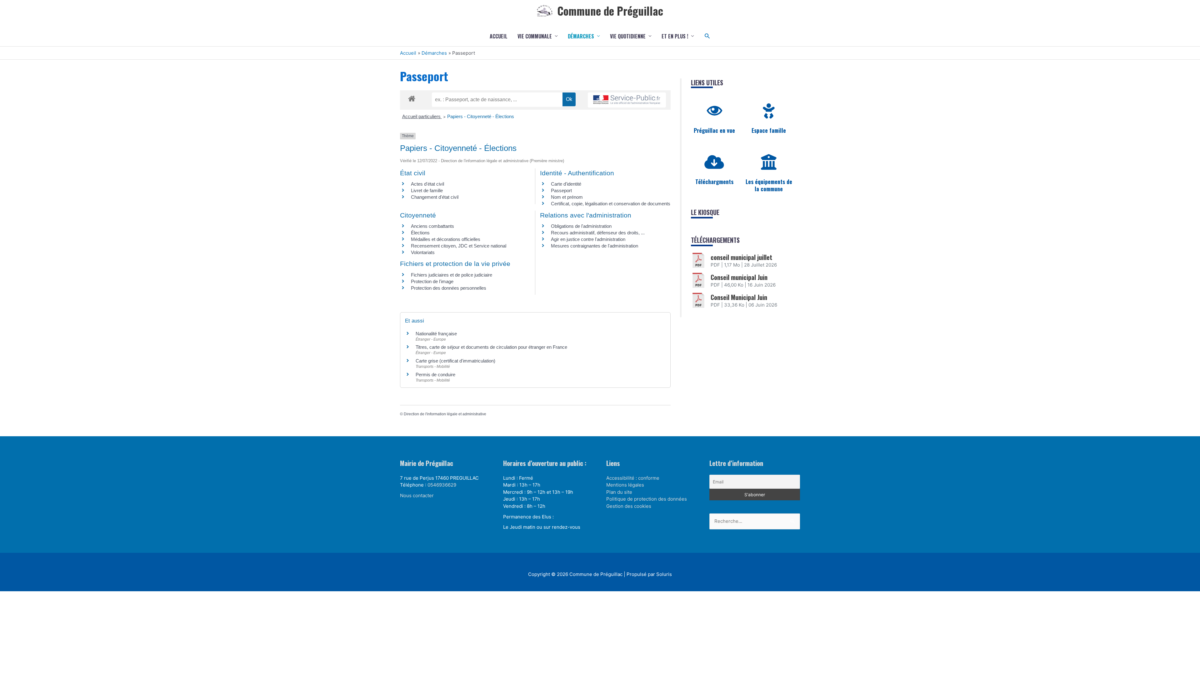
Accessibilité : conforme (632, 478)
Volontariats (423, 252)
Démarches (581, 36)
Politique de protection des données (646, 499)
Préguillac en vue (714, 130)
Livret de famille (427, 190)
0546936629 (442, 485)
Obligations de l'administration (581, 226)
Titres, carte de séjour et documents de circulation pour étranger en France (491, 347)
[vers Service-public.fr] (627, 100)
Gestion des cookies (628, 506)
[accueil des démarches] (412, 97)
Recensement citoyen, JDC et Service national (458, 245)
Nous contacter (417, 495)
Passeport (561, 190)
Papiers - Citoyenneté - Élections (480, 116)
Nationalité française (436, 333)
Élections (420, 232)
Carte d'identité (566, 184)
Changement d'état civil (434, 197)
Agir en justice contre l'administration (588, 239)
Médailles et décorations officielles (445, 239)
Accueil (499, 36)
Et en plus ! (675, 36)
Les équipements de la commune (769, 185)
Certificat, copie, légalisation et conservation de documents (610, 203)
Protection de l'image (432, 281)
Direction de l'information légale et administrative (445, 414)
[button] (707, 36)
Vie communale (535, 36)
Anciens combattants (432, 226)
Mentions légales (625, 485)
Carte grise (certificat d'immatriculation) (455, 360)
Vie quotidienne (628, 36)
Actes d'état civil (427, 184)
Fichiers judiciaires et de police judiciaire (451, 275)
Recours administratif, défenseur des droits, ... (598, 232)
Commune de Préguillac (610, 10)
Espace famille (769, 130)
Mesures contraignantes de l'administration (594, 245)
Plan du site (619, 492)
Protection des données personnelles (448, 288)
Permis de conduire (435, 374)
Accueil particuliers (422, 116)
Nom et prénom (567, 197)
